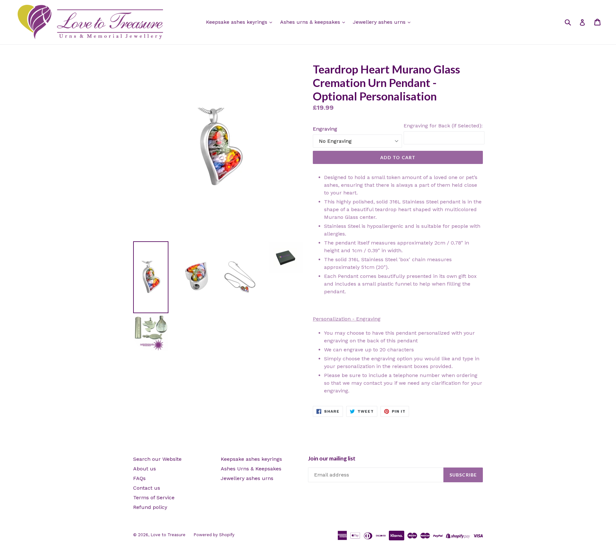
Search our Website (157, 459)
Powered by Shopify (214, 534)
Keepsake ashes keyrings (237, 22)
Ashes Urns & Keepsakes (251, 469)
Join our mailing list (331, 458)
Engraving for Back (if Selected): (443, 126)
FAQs (139, 478)
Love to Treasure (167, 534)
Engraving (325, 129)
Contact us (146, 488)
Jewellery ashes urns (380, 22)
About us (144, 469)
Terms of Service (154, 497)
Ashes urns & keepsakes (311, 22)
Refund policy (150, 507)
